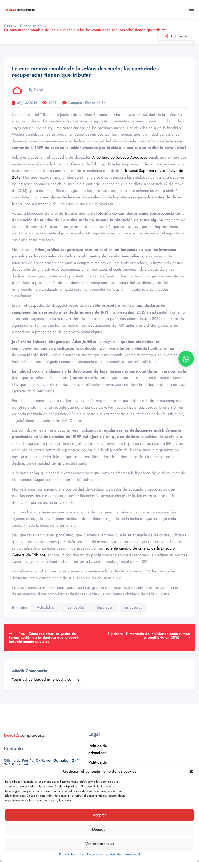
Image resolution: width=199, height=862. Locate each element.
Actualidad (45, 607)
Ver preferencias (99, 843)
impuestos (133, 607)
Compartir (179, 36)
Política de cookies (71, 854)
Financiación (31, 26)
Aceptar (99, 815)
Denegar (99, 829)
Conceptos (75, 607)
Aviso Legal (132, 854)
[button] (191, 771)
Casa (8, 26)
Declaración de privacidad (104, 854)
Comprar (75, 102)
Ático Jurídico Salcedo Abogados (120, 157)
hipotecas (105, 607)
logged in (42, 679)
